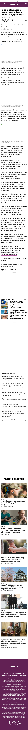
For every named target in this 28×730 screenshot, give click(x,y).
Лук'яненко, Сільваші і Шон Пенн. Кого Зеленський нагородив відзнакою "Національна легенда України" (13, 386)
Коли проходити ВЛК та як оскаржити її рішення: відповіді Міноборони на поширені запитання (13, 531)
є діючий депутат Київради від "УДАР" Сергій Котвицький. (13, 188)
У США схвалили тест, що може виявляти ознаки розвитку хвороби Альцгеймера (14, 393)
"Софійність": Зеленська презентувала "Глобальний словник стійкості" (14, 406)
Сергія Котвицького (14, 198)
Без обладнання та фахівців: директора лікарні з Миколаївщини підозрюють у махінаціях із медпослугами (13, 414)
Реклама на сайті (6, 671)
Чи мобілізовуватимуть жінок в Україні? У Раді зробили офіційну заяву (13, 503)
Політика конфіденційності (19, 671)
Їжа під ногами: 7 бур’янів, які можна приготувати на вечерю (14, 400)
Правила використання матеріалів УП (14, 673)
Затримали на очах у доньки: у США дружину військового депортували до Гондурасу (12, 559)
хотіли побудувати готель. (13, 41)
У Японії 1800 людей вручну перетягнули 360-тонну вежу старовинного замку (12, 587)
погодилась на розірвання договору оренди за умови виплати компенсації (14, 236)
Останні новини (8, 374)
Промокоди (23, 675)
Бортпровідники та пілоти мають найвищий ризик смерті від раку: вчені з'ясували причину (13, 378)
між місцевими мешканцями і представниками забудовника (13, 176)
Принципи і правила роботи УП (10, 675)
